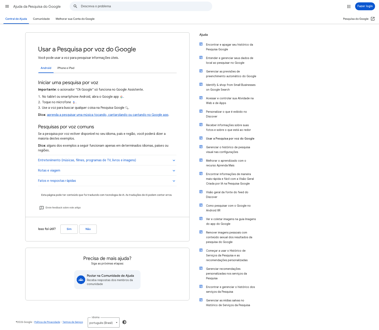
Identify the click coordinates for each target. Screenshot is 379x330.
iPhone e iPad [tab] (65, 68)
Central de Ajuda (16, 19)
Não (88, 229)
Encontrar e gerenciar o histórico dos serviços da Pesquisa (230, 289)
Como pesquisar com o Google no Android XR (228, 208)
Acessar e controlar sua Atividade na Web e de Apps (230, 101)
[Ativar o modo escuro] (124, 322)
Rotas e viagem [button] (49, 170)
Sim (69, 229)
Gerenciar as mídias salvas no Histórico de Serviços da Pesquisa (228, 303)
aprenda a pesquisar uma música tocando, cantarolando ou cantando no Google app (107, 115)
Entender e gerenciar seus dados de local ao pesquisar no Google (229, 60)
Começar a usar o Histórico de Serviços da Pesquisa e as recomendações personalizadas (227, 255)
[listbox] (104, 322)
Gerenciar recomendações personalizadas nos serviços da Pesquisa (226, 273)
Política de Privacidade (47, 322)
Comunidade (41, 19)
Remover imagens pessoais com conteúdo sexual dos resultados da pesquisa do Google (229, 237)
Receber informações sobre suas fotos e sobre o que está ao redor (228, 127)
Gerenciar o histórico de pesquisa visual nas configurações (228, 149)
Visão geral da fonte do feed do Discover (227, 194)
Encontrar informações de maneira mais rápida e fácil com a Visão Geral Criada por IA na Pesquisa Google (230, 178)
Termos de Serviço (72, 322)
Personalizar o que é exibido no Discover (226, 114)
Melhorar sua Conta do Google (75, 19)
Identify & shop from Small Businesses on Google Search (230, 87)
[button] (7, 6)
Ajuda (203, 35)
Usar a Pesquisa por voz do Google (230, 138)
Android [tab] (46, 68)
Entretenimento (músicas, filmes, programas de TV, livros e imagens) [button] (87, 160)
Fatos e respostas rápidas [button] (57, 181)
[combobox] (146, 6)
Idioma (95, 317)
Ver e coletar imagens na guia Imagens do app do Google (231, 221)
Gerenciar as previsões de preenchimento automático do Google (231, 74)
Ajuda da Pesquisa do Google (37, 6)
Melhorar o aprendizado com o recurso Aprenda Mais (226, 163)
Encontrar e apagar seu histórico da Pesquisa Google (229, 47)
